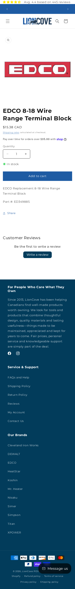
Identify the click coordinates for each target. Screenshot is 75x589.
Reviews (13, 403)
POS (36, 571)
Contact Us (16, 421)
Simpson (14, 515)
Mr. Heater (15, 489)
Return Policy (18, 395)
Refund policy (32, 576)
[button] (7, 21)
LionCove (27, 571)
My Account (16, 412)
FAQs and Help (18, 377)
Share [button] (11, 213)
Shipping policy (49, 582)
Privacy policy (28, 582)
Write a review (37, 255)
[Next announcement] (68, 9)
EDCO (12, 462)
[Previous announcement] (7, 9)
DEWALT (14, 454)
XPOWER (14, 532)
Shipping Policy (19, 386)
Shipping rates (11, 132)
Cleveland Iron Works (23, 445)
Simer (12, 506)
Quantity (9, 146)
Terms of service (53, 576)
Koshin (13, 480)
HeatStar (14, 471)
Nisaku (13, 497)
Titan (11, 524)
